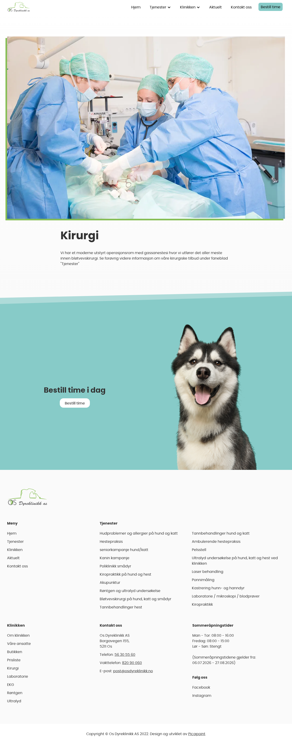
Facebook (201, 687)
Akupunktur (110, 582)
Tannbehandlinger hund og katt (221, 533)
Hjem (136, 7)
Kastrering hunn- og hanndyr (218, 588)
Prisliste (14, 660)
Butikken (14, 652)
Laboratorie (17, 676)
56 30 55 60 (125, 654)
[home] (18, 7)
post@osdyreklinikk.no (133, 671)
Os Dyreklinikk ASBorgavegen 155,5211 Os (115, 641)
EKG (10, 685)
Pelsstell (199, 550)
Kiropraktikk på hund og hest (125, 574)
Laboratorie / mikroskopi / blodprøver (226, 596)
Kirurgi (13, 668)
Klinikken (15, 550)
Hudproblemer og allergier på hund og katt (139, 533)
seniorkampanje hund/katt (124, 550)
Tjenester (15, 541)
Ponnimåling (203, 580)
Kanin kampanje (114, 558)
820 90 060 (132, 663)
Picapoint (196, 734)
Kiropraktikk (202, 604)
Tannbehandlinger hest (121, 607)
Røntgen (14, 693)
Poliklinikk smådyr (115, 566)
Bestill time (270, 7)
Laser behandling (207, 572)
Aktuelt (215, 7)
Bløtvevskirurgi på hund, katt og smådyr (135, 599)
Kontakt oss (241, 7)
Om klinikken (18, 635)
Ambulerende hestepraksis (216, 541)
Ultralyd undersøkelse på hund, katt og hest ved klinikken (235, 560)
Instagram (201, 696)
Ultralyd (14, 701)
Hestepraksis (111, 541)
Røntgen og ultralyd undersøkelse (130, 591)
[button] (160, 7)
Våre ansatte (19, 644)
